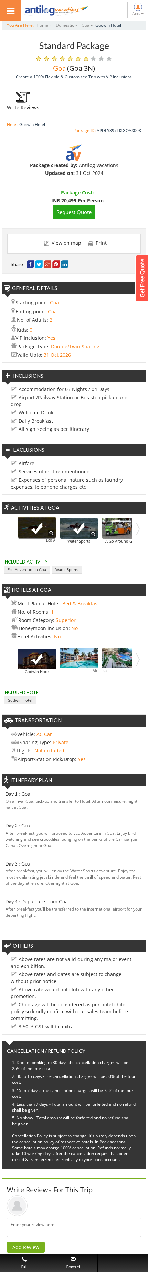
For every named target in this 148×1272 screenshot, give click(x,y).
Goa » (87, 25)
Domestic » (66, 25)
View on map (66, 242)
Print (101, 242)
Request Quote (74, 212)
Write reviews (23, 107)
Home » (43, 25)
